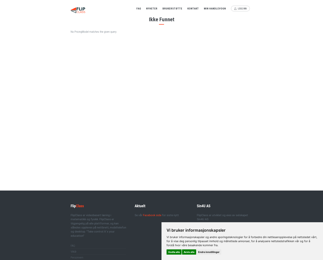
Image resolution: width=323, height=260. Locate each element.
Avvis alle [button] (189, 252)
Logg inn (242, 8)
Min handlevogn (215, 8)
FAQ (73, 245)
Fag (138, 8)
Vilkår (74, 251)
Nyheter (151, 8)
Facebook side (152, 215)
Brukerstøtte (172, 8)
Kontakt (193, 8)
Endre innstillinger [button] (209, 252)
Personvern (77, 257)
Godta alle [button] (174, 252)
